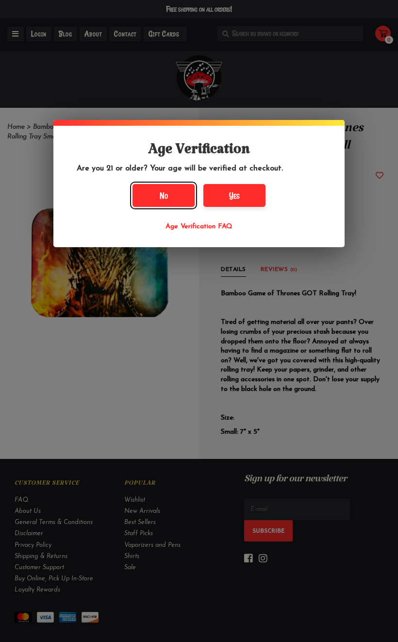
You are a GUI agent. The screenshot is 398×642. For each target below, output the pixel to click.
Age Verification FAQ (199, 226)
